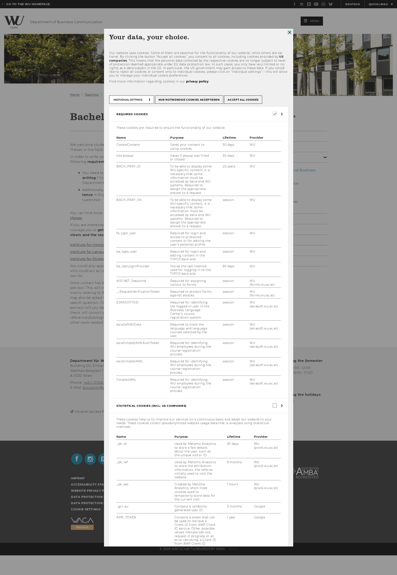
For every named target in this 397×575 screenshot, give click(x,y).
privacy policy (197, 81)
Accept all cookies (243, 99)
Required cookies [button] (132, 114)
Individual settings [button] (128, 99)
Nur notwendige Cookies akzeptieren (189, 99)
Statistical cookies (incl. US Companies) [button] (151, 405)
